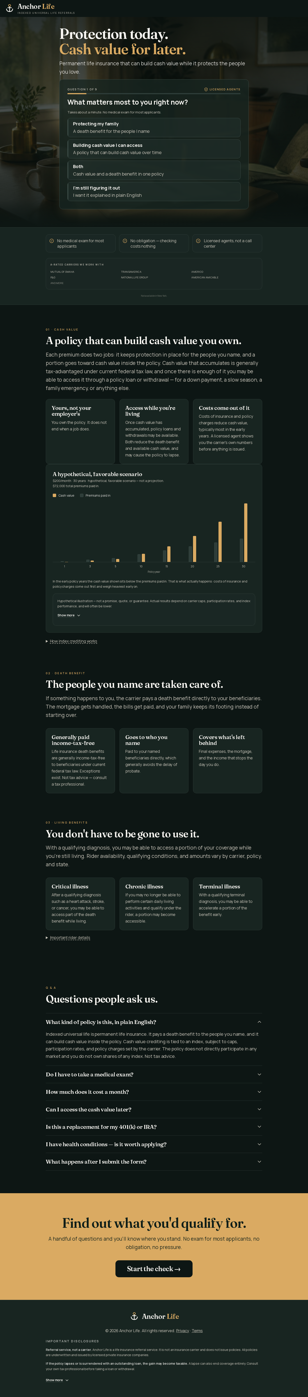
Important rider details (70, 937)
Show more (66, 615)
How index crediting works (73, 641)
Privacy (182, 1330)
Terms (197, 1330)
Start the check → (154, 1269)
